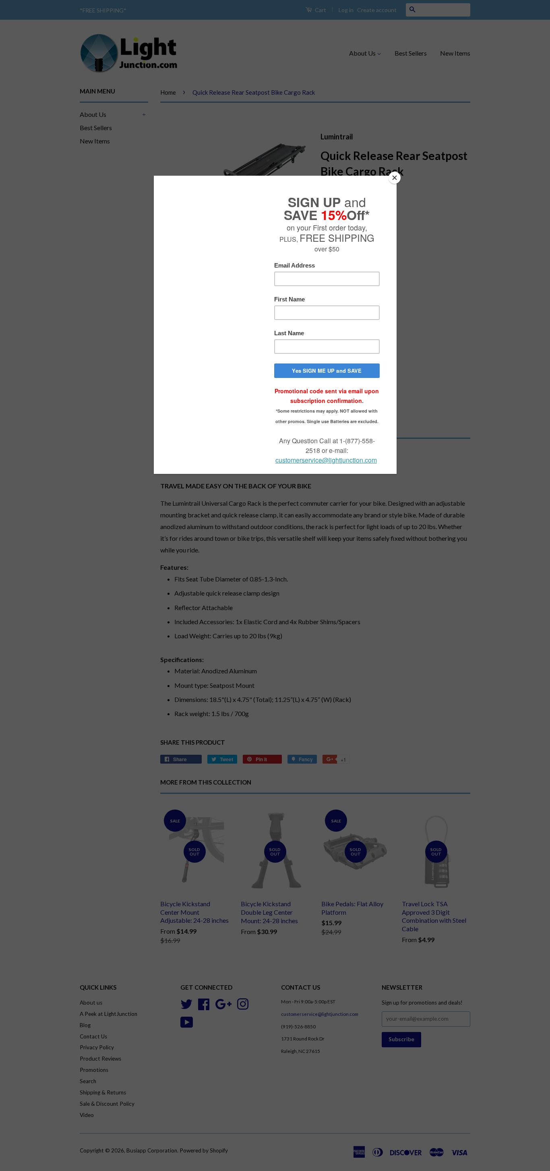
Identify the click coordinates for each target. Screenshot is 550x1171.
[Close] (395, 178)
